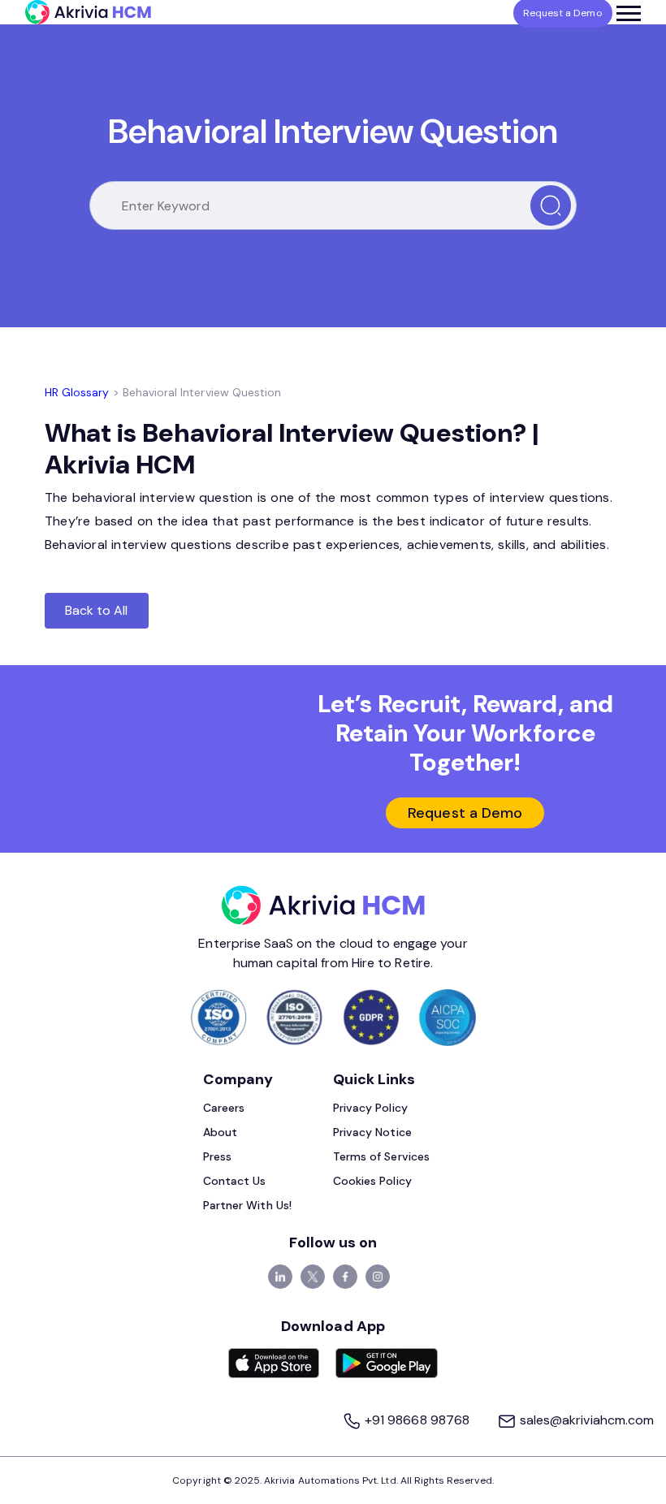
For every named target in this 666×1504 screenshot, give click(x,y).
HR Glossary (77, 392)
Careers (223, 1107)
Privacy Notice (372, 1132)
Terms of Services (381, 1156)
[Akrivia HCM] (88, 12)
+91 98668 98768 (417, 1419)
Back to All (96, 610)
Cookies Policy (372, 1180)
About (220, 1132)
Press (217, 1156)
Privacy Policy (370, 1107)
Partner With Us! (247, 1205)
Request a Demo (465, 813)
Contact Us (234, 1180)
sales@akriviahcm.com (585, 1419)
